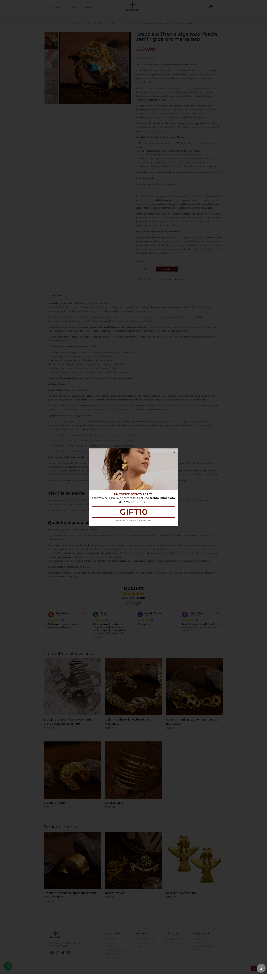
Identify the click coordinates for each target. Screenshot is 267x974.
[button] (174, 452)
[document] (133, 487)
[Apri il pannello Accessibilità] (261, 968)
